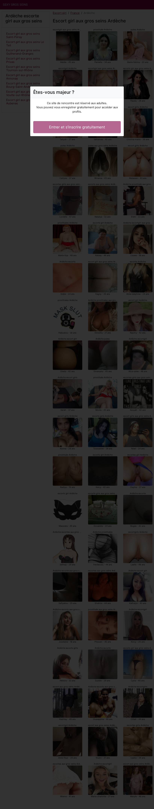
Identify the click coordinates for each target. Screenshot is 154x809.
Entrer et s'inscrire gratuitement (77, 127)
